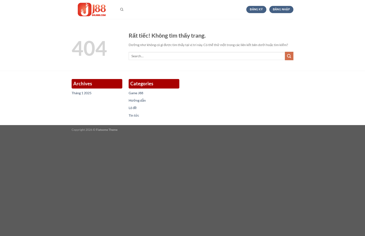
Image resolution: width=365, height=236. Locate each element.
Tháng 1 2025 (81, 93)
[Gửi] (289, 56)
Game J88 (136, 93)
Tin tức (134, 115)
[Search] (121, 9)
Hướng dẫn (137, 100)
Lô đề (133, 108)
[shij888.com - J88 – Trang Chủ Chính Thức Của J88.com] (93, 10)
